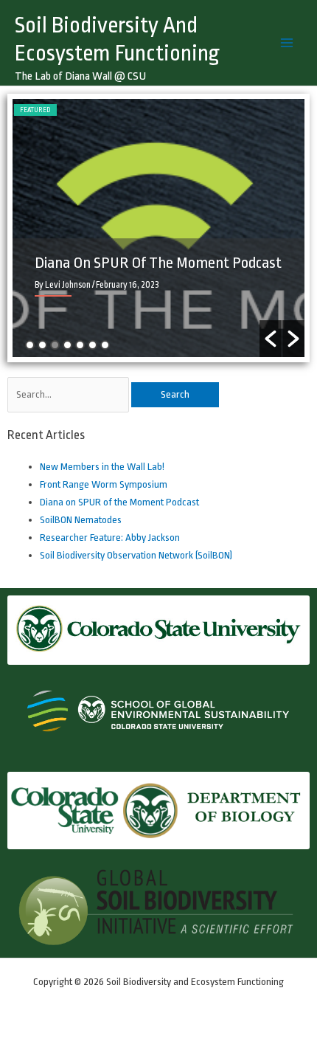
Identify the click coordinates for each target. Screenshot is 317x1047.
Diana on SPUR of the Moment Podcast (158, 263)
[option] (158, 228)
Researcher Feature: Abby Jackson (110, 537)
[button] (270, 338)
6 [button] (92, 345)
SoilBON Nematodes (81, 519)
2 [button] (42, 345)
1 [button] (30, 345)
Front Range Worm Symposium (103, 484)
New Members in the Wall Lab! (102, 466)
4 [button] (67, 345)
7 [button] (105, 345)
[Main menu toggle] (286, 42)
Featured (35, 110)
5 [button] (80, 345)
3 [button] (55, 345)
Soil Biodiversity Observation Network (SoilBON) (136, 555)
